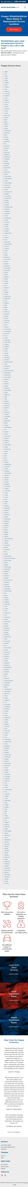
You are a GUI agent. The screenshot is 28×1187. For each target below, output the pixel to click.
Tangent (6, 770)
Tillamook (6, 781)
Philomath (6, 630)
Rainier (6, 661)
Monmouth (7, 545)
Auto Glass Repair (6, 1145)
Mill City (6, 536)
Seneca (6, 715)
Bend (5, 135)
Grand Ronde (7, 373)
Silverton (6, 733)
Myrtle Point (7, 569)
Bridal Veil (6, 152)
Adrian (6, 76)
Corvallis (6, 231)
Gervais (6, 353)
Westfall (6, 846)
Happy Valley (7, 390)
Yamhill (6, 881)
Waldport (6, 822)
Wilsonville (7, 868)
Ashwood (6, 102)
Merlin (5, 528)
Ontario (6, 608)
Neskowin (6, 576)
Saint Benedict (8, 689)
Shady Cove (7, 717)
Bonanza (6, 148)
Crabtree (6, 237)
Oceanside (7, 604)
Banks (5, 119)
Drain (5, 285)
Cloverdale (7, 213)
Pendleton (6, 628)
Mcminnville (7, 519)
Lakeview (6, 477)
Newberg (6, 582)
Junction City (7, 449)
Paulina (6, 626)
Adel (5, 74)
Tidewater (7, 778)
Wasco (6, 837)
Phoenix (6, 632)
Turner (6, 798)
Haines (6, 381)
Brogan (6, 161)
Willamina (6, 864)
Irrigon (6, 434)
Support (3, 1168)
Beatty (6, 126)
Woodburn (7, 877)
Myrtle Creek (7, 567)
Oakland (6, 600)
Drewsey (6, 287)
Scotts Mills (7, 704)
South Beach (7, 739)
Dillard (6, 279)
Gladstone (7, 357)
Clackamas (7, 209)
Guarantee (4, 1149)
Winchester (7, 870)
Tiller (5, 783)
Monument (7, 549)
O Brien (6, 597)
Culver (6, 250)
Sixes (5, 737)
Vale (5, 813)
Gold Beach (7, 366)
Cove (5, 235)
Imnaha (6, 425)
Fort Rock (6, 333)
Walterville (7, 826)
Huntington (7, 416)
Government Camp (9, 370)
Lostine (6, 495)
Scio (5, 702)
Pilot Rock (6, 634)
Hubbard (6, 414)
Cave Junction (7, 196)
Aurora (6, 111)
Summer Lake (7, 754)
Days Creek (7, 259)
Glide (5, 364)
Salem (6, 696)
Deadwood (7, 266)
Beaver (6, 128)
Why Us (3, 1156)
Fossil (5, 335)
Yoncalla (6, 883)
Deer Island (7, 268)
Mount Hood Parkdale (9, 558)
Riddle (6, 674)
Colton (6, 215)
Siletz (5, 728)
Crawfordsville (8, 244)
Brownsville (7, 167)
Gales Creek (7, 342)
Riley (5, 676)
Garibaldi (6, 346)
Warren (6, 833)
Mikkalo (6, 534)
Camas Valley (7, 176)
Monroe (6, 547)
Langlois (6, 480)
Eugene (6, 316)
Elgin (5, 305)
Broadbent (7, 159)
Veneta (6, 816)
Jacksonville (7, 436)
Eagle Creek (7, 296)
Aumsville (6, 109)
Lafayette (6, 471)
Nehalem (6, 571)
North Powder (7, 591)
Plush (5, 639)
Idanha (6, 418)
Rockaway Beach (8, 680)
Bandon (6, 117)
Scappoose (7, 700)
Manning (6, 506)
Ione (5, 429)
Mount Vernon (7, 560)
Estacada (6, 314)
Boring (6, 150)
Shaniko (6, 720)
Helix (5, 399)
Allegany (6, 82)
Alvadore (6, 87)
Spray (5, 744)
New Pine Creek (8, 580)
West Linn (6, 844)
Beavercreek (7, 130)
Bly (5, 143)
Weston (6, 853)
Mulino (6, 562)
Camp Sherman (8, 178)
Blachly (6, 137)
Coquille (6, 224)
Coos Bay (6, 222)
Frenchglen (7, 340)
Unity (5, 811)
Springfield (7, 746)
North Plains (7, 589)
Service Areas (4, 1166)
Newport (6, 584)
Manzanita (7, 508)
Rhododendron (8, 667)
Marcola (6, 512)
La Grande (7, 466)
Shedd (6, 722)
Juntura (6, 451)
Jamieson (6, 438)
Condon (6, 220)
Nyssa (5, 595)
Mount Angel (7, 556)
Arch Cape (7, 93)
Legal (14, 1184)
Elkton (6, 307)
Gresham (6, 379)
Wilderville (7, 861)
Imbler (5, 423)
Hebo (5, 397)
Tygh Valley (7, 800)
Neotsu (6, 573)
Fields (5, 325)
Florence (6, 327)
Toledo (6, 787)
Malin (5, 504)
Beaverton (7, 133)
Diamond (6, 277)
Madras (6, 501)
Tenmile (6, 772)
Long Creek (7, 490)
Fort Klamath (7, 331)
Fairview (6, 318)
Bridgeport (7, 154)
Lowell (6, 497)
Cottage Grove (8, 233)
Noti (5, 593)
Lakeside (6, 475)
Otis (5, 615)
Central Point (7, 198)
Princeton (6, 654)
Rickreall (6, 672)
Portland (6, 643)
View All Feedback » (14, 1132)
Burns (5, 170)
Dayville (6, 263)
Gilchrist (6, 355)
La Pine (6, 469)
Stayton (6, 750)
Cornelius (6, 229)
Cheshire (6, 202)
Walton (6, 829)
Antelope (6, 91)
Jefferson (6, 440)
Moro (5, 552)
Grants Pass (7, 375)
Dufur (5, 290)
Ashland (6, 100)
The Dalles (7, 776)
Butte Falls (7, 172)
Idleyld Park (7, 421)
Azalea (6, 113)
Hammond (6, 388)
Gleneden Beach (8, 362)
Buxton (6, 174)
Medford (6, 523)
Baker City (6, 115)
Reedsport (7, 665)
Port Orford (7, 641)
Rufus (5, 687)
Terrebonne (7, 774)
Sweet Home (7, 763)
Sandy (6, 698)
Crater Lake (7, 242)
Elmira (5, 309)
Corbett (6, 226)
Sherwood (7, 726)
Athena (6, 106)
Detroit (6, 272)
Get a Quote (14, 29)
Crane (5, 239)
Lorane (6, 493)
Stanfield (6, 748)
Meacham (6, 521)
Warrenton (7, 835)
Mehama (6, 525)
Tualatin (6, 796)
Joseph (6, 447)
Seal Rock (6, 709)
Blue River (6, 141)
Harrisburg (7, 394)
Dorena (6, 283)
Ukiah (5, 802)
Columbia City (7, 218)
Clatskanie (7, 211)
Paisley (6, 624)
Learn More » (14, 974)
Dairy (5, 253)
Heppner (6, 401)
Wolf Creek (7, 874)
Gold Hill (6, 368)
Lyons (5, 499)
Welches (6, 842)
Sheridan (6, 724)
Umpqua (6, 807)
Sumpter (6, 759)
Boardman (6, 146)
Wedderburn (7, 840)
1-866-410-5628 (20, 2)
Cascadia (6, 194)
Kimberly (6, 462)
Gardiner (6, 344)
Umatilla (6, 805)
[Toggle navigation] (25, 7)
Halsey (6, 386)
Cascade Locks (8, 191)
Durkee (6, 294)
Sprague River (7, 741)
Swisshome (7, 765)
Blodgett (6, 139)
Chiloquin (6, 205)
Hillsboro (6, 407)
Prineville (6, 656)
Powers (6, 650)
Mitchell (6, 541)
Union (5, 809)
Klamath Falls (7, 464)
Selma (6, 713)
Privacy (26, 1182)
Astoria (6, 104)
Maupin (6, 517)
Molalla (6, 543)
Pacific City (7, 621)
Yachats (6, 879)
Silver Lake (7, 730)
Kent (5, 458)
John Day (6, 442)
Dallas (6, 255)
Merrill (6, 530)
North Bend (7, 586)
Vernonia (6, 818)
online (19, 51)
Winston (6, 872)
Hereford (6, 403)
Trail (5, 792)
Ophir (5, 610)
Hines (5, 410)
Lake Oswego (7, 473)
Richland (6, 669)
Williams (6, 866)
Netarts (6, 578)
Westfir (6, 848)
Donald (6, 281)
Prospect (6, 658)
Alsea (5, 85)
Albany (6, 80)
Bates (5, 122)
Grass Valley (7, 377)
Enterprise (6, 311)
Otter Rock (7, 617)
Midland (6, 532)
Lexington (6, 484)
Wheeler (6, 855)
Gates (5, 351)
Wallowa (6, 824)
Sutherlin (6, 761)
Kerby (5, 460)
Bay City (6, 124)
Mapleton (6, 510)
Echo (5, 301)
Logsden (6, 488)
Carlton (6, 189)
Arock (5, 98)
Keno (5, 456)
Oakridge (6, 602)
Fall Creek (6, 320)
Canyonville (7, 187)
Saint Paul (6, 693)
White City (7, 857)
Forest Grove (7, 329)
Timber (6, 785)
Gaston (6, 349)
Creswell (6, 248)
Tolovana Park (8, 789)
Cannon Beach (8, 183)
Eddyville (6, 303)
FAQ (2, 1158)
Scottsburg (7, 706)
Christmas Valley (8, 207)
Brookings (6, 163)
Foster (6, 338)
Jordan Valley (7, 445)
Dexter (6, 274)
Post (5, 645)
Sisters (6, 735)
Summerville (7, 757)
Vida (5, 820)
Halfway (6, 383)
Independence (7, 427)
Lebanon (6, 482)
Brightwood (7, 157)
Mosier (6, 554)
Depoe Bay (7, 270)
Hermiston (6, 405)
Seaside (6, 711)
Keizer (5, 453)
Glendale (6, 359)
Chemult (6, 200)
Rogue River (7, 682)
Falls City (6, 322)
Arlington (6, 95)
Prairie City (7, 652)
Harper (6, 392)
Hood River (7, 412)
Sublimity (6, 752)
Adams (6, 71)
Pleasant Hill (7, 637)
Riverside (6, 678)
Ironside (6, 432)
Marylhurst (7, 514)
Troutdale (6, 794)
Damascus (7, 257)
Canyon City (7, 185)
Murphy (6, 565)
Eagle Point (7, 298)
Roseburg (6, 685)
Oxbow (6, 619)
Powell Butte (7, 648)
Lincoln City (7, 486)
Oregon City (7, 613)
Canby (6, 181)
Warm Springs (7, 831)
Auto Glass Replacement (8, 1147)
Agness (6, 78)
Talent (6, 768)
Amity (5, 89)
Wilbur (6, 859)
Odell (5, 606)
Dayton (6, 261)
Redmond (6, 663)
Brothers (6, 165)
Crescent (6, 246)
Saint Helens (7, 691)
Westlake (6, 850)
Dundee (6, 292)
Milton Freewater (8, 538)
